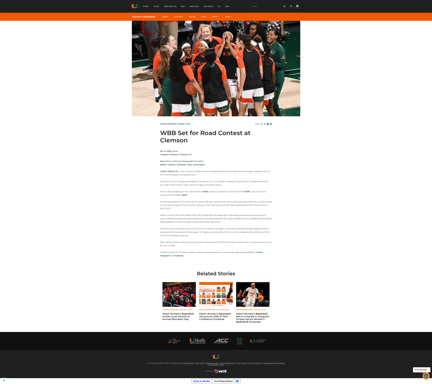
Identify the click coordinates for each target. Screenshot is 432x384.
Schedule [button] (178, 17)
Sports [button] (146, 6)
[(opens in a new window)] (174, 341)
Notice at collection (201, 381)
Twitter (259, 252)
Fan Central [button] (209, 6)
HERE (205, 192)
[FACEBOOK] (264, 124)
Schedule (181, 165)
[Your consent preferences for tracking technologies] (4, 380)
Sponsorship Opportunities (274, 363)
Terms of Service (255, 363)
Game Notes (199, 165)
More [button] (227, 17)
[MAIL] (267, 124)
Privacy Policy (242, 363)
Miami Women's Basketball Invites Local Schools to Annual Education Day (178, 316)
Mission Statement (227, 363)
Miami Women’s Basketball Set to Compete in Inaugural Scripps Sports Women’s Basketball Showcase (252, 317)
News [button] (203, 17)
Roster (163, 165)
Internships (200, 363)
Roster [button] (192, 17)
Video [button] (227, 6)
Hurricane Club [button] (170, 6)
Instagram (165, 256)
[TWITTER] (261, 124)
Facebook (178, 256)
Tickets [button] (156, 6)
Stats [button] (214, 17)
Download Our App (216, 365)
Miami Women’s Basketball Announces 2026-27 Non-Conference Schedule (215, 316)
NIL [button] (219, 6)
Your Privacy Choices (223, 381)
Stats (189, 165)
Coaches (172, 165)
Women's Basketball (143, 17)
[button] (291, 6)
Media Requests (212, 363)
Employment (189, 363)
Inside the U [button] (194, 6)
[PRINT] (270, 124)
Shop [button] (183, 6)
